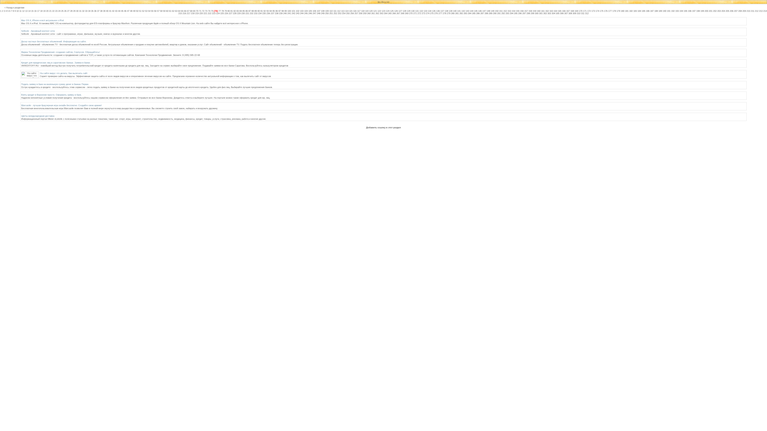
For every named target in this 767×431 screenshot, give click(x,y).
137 (442, 11)
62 (173, 11)
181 (627, 11)
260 (369, 13)
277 (440, 13)
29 (74, 11)
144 (471, 11)
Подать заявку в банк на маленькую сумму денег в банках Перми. (55, 84)
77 (220, 11)
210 (748, 11)
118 (363, 11)
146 (480, 11)
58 (161, 11)
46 (125, 11)
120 (371, 11)
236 (268, 13)
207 (736, 11)
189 (660, 11)
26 (65, 11)
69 (194, 11)
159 (534, 11)
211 (752, 11)
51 (140, 11)
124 (387, 11)
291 (499, 13)
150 (497, 11)
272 (419, 13)
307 (566, 13)
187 (652, 11)
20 (47, 11)
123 (383, 11)
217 (188, 13)
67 (188, 11)
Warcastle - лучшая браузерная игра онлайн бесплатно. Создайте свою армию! (61, 105)
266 (394, 13)
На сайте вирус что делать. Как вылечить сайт (63, 73)
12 (23, 11)
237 (272, 13)
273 (423, 13)
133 (425, 11)
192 (673, 11)
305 (557, 13)
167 (568, 11)
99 (285, 11)
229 (239, 13)
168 (572, 11)
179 (618, 11)
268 (402, 13)
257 (356, 13)
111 (335, 11)
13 (26, 11)
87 (249, 11)
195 (685, 11)
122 (379, 11)
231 (247, 13)
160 (538, 11)
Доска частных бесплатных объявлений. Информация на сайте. (53, 41)
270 (411, 13)
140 (455, 11)
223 (214, 13)
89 (255, 11)
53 (146, 11)
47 (128, 11)
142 (463, 11)
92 (264, 11)
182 (631, 11)
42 (113, 11)
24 (59, 11)
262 (377, 13)
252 (335, 13)
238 (276, 13)
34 (89, 11)
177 (610, 11)
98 (282, 11)
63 (176, 11)
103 (302, 11)
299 (532, 13)
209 (744, 11)
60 (167, 11)
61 (170, 11)
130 (413, 11)
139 (450, 11)
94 (270, 11)
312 (587, 13)
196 (689, 11)
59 (164, 11)
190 (664, 11)
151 (501, 11)
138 (446, 11)
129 (408, 11)
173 (593, 11)
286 (478, 13)
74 (209, 11)
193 (677, 11)
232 (251, 13)
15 (32, 11)
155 (518, 11)
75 (212, 11)
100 (289, 11)
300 (536, 13)
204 (723, 11)
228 (234, 13)
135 (434, 11)
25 (62, 11)
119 (367, 11)
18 (41, 11)
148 (488, 11)
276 (436, 13)
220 (201, 13)
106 (314, 11)
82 (234, 11)
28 (71, 11)
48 (131, 11)
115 (351, 11)
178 (614, 11)
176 (606, 11)
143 (467, 11)
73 (206, 11)
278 (444, 13)
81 (231, 11)
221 (205, 13)
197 (694, 11)
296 (520, 13)
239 (281, 13)
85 (243, 11)
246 (310, 13)
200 (706, 11)
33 (86, 11)
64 (179, 11)
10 (17, 11)
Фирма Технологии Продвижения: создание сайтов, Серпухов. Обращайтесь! (60, 52)
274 (427, 13)
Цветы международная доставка (37, 116)
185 (643, 11)
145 (476, 11)
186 (648, 11)
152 (505, 11)
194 (681, 11)
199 (702, 11)
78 (223, 11)
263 (381, 13)
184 (639, 11)
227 (230, 13)
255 (348, 13)
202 (715, 11)
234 (260, 13)
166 (564, 11)
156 (522, 11)
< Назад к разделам (14, 7)
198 (698, 11)
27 (68, 11)
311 (582, 13)
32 (83, 11)
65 (182, 11)
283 (465, 13)
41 (110, 11)
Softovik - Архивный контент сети (38, 31)
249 (323, 13)
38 (101, 11)
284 (469, 13)
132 (421, 11)
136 (438, 11)
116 (355, 11)
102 (297, 11)
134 (429, 11)
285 (474, 13)
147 (484, 11)
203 (719, 11)
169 (576, 11)
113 (343, 11)
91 (261, 11)
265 (390, 13)
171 (585, 11)
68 (191, 11)
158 (530, 11)
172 (589, 11)
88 (252, 11)
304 (553, 13)
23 (56, 11)
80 (229, 11)
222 (209, 13)
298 (528, 13)
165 (559, 11)
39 (104, 11)
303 (549, 13)
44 (119, 11)
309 (574, 13)
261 (373, 13)
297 (524, 13)
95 (273, 11)
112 (339, 11)
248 (318, 13)
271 (415, 13)
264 (385, 13)
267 (398, 13)
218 (193, 13)
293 (507, 13)
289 (490, 13)
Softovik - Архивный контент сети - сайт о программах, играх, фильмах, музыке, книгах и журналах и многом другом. (81, 34)
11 (20, 11)
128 (404, 11)
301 (541, 13)
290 (495, 13)
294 (511, 13)
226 (226, 13)
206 (731, 11)
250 (327, 13)
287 (482, 13)
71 (200, 11)
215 (180, 13)
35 (92, 11)
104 (306, 11)
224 (218, 13)
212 (756, 11)
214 (765, 11)
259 (365, 13)
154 (513, 11)
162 (547, 11)
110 (331, 11)
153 (509, 11)
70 (197, 11)
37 (98, 11)
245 (306, 13)
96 (276, 11)
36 (95, 11)
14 (29, 11)
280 (453, 13)
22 (53, 11)
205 (727, 11)
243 (297, 13)
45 (122, 11)
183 (635, 11)
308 (570, 13)
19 (44, 11)
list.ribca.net (383, 2)
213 (761, 11)
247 (314, 13)
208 (740, 11)
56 (155, 11)
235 (264, 13)
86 (246, 11)
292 (503, 13)
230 (243, 13)
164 (555, 11)
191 (669, 11)
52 (143, 11)
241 (289, 13)
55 (152, 11)
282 (461, 13)
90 (258, 11)
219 (197, 13)
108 (323, 11)
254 (344, 13)
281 (457, 13)
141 (459, 11)
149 (492, 11)
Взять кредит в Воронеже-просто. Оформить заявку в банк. (51, 95)
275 (432, 13)
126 (396, 11)
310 (578, 13)
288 (486, 13)
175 (601, 11)
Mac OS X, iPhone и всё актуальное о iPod (42, 20)
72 (203, 11)
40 (107, 11)
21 (50, 11)
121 (375, 11)
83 (237, 11)
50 (137, 11)
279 (448, 13)
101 (293, 11)
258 (360, 13)
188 (656, 11)
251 (331, 13)
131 (417, 11)
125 (392, 11)
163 (551, 11)
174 (597, 11)
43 (116, 11)
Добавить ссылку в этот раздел (383, 127)
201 (710, 11)
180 (622, 11)
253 (339, 13)
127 (400, 11)
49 (134, 11)
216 (184, 13)
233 (255, 13)
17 (38, 11)
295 (516, 13)
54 (149, 11)
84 (240, 11)
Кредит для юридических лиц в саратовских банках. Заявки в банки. (55, 62)
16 (35, 11)
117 (359, 11)
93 (267, 11)
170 (580, 11)
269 (406, 13)
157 (526, 11)
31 (80, 11)
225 (222, 13)
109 (327, 11)
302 (545, 13)
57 (158, 11)
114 (347, 11)
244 (302, 13)
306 (562, 13)
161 (543, 11)
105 (310, 11)
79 (226, 11)
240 (285, 13)
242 (293, 13)
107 (318, 11)
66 (185, 11)
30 (77, 11)
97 (279, 11)
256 (352, 13)
